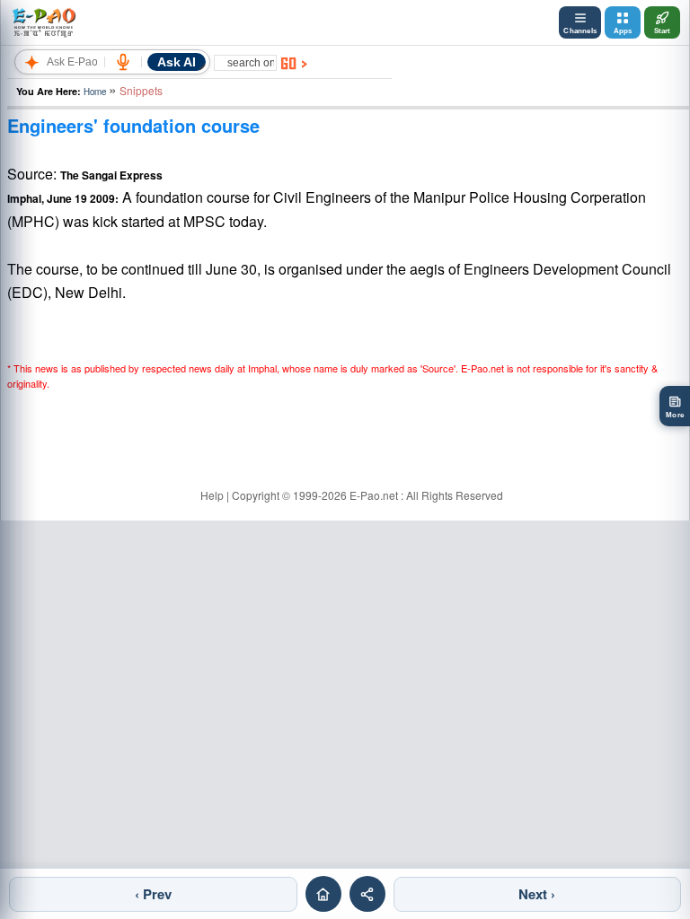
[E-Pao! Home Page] (43, 22)
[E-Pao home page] (323, 894)
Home (95, 91)
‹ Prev (153, 894)
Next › (536, 894)
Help (212, 495)
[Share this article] (367, 894)
